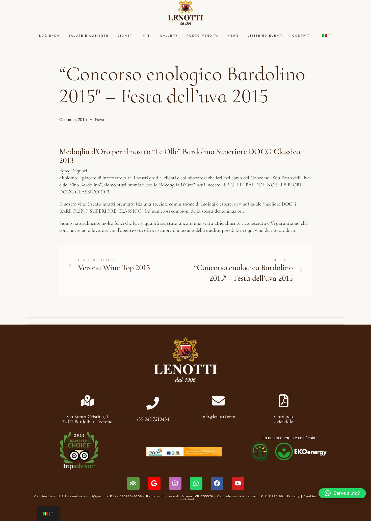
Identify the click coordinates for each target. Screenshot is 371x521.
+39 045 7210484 (153, 419)
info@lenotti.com (218, 417)
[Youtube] (238, 483)
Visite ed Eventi (265, 35)
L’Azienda (49, 35)
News (233, 35)
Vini (147, 35)
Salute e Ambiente (88, 35)
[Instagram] (175, 483)
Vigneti (126, 35)
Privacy (293, 496)
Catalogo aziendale (283, 419)
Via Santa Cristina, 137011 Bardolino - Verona (87, 419)
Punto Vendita (203, 35)
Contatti (302, 35)
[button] (342, 493)
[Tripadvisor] (133, 483)
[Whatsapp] (196, 483)
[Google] (154, 483)
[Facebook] (217, 483)
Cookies (310, 496)
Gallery (169, 35)
